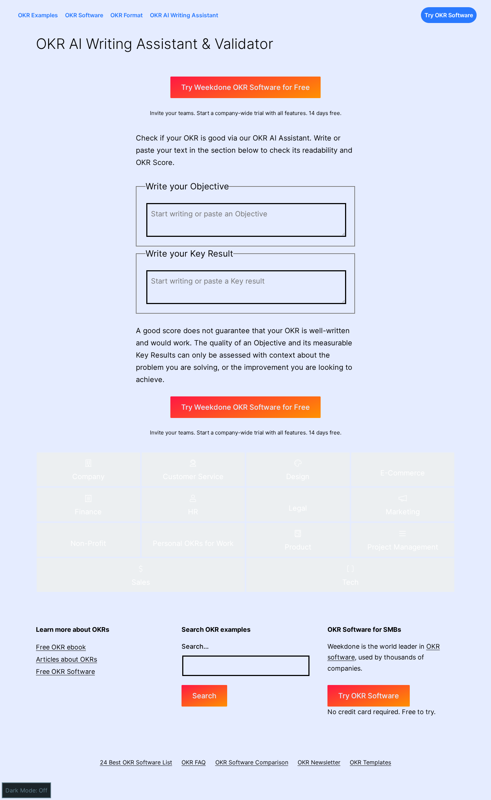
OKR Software (84, 15)
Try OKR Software (449, 15)
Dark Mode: (21, 790)
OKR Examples (38, 15)
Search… (195, 646)
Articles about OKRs (66, 659)
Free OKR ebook (61, 647)
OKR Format (126, 15)
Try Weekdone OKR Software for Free (245, 87)
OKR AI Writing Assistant (184, 15)
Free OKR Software (65, 671)
